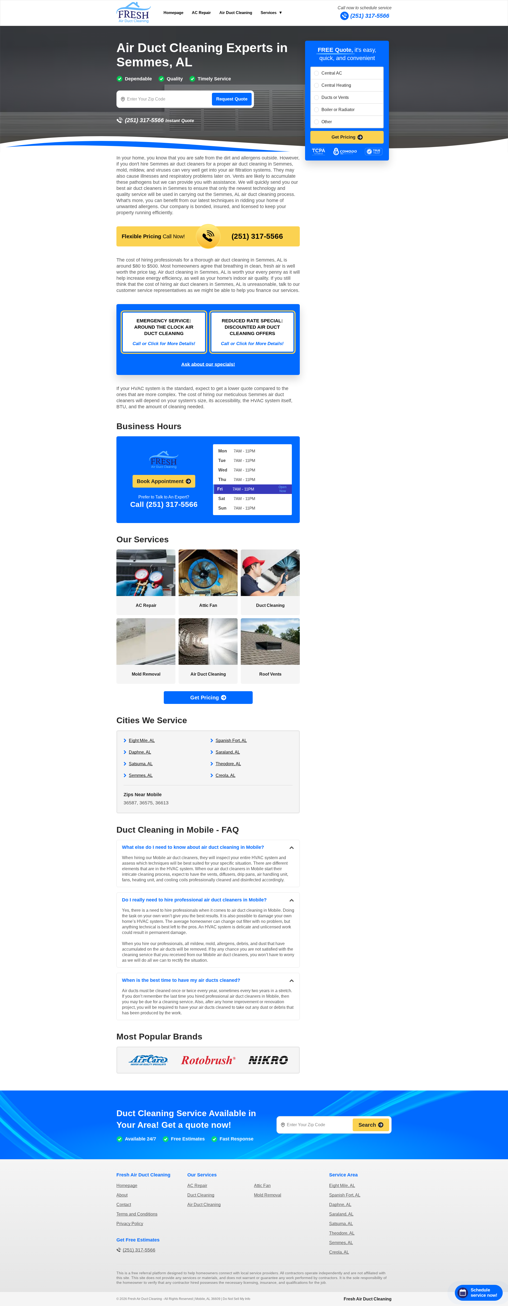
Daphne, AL (140, 752)
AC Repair (201, 12)
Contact (123, 1204)
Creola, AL (225, 775)
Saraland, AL (228, 752)
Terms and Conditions (136, 1214)
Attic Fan (262, 1185)
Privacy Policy (129, 1223)
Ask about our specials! (208, 364)
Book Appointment (160, 481)
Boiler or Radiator (338, 109)
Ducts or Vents (335, 97)
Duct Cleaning (200, 1195)
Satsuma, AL (141, 764)
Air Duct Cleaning (235, 12)
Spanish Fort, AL (231, 740)
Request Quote (231, 99)
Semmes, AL (141, 775)
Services (268, 12)
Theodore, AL (228, 764)
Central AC (331, 73)
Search (367, 1125)
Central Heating (336, 85)
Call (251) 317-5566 (164, 504)
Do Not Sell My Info (236, 1299)
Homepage (173, 12)
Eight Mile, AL (142, 740)
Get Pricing (343, 137)
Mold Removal (267, 1195)
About (122, 1195)
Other (326, 122)
